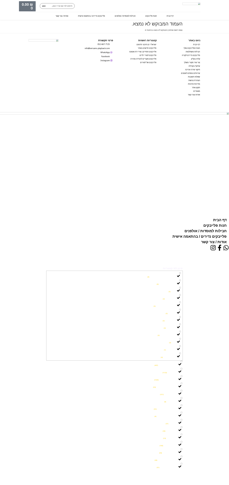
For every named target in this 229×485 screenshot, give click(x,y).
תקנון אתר (196, 88)
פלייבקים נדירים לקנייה (191, 55)
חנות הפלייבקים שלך (191, 48)
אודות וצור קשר (194, 95)
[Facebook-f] (220, 248)
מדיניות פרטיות (194, 84)
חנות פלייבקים (151, 16)
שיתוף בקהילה (194, 66)
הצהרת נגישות (194, 80)
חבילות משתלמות (193, 52)
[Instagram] (213, 248)
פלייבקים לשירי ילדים (148, 55)
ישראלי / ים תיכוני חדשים (146, 44)
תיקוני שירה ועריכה (192, 70)
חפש (44, 6)
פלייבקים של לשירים (148, 62)
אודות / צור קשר (62, 16)
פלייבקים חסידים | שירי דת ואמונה (142, 52)
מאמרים (196, 91)
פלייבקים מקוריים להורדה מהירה (143, 59)
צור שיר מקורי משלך (192, 62)
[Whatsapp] (226, 248)
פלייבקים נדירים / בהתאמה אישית (91, 16)
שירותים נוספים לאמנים (190, 73)
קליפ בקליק (195, 59)
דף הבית (170, 16)
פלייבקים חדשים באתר (147, 48)
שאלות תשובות (194, 77)
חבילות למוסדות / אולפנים (125, 16)
